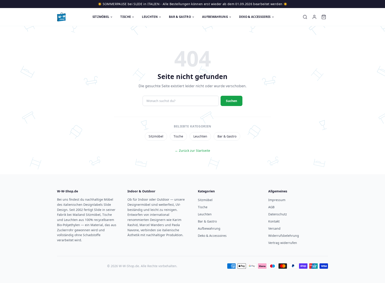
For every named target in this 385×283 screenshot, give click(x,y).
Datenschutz (277, 214)
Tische (125, 17)
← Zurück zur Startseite (192, 150)
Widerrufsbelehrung (283, 235)
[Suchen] (305, 17)
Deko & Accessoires (255, 17)
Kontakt (274, 221)
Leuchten (150, 17)
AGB (271, 207)
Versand (274, 228)
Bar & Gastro (180, 17)
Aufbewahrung (215, 17)
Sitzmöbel (100, 17)
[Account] (314, 17)
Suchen (231, 101)
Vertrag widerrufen (282, 243)
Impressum (276, 200)
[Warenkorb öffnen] (323, 17)
